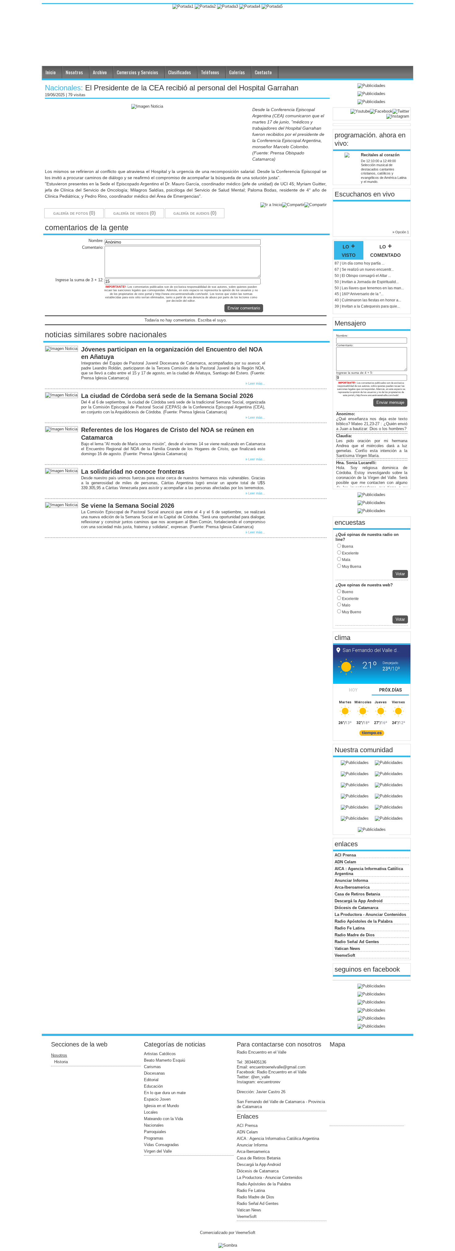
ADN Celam (345, 862)
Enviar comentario (244, 308)
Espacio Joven (157, 1099)
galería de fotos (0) (74, 213)
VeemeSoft (345, 955)
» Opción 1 (400, 232)
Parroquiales (155, 1131)
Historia (61, 1061)
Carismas (152, 1066)
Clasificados (179, 72)
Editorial (151, 1079)
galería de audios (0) (194, 213)
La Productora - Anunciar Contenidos (370, 914)
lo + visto (349, 250)
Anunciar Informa (351, 880)
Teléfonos (210, 72)
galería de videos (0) (134, 213)
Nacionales (154, 1125)
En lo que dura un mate (165, 1092)
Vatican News (347, 948)
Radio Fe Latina (350, 928)
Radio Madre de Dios (355, 935)
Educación (153, 1086)
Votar (400, 574)
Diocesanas (154, 1073)
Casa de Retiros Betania (357, 894)
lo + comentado (385, 250)
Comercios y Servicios (137, 72)
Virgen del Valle (158, 1151)
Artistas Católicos (160, 1053)
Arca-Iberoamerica (352, 887)
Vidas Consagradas (161, 1144)
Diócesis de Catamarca (356, 907)
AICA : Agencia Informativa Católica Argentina (278, 1138)
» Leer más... (255, 383)
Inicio (51, 72)
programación (355, 135)
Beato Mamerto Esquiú (164, 1060)
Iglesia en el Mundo (161, 1105)
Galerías (237, 72)
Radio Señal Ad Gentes (357, 941)
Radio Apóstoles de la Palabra (363, 921)
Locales (151, 1112)
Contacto (263, 72)
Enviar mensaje (390, 402)
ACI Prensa (345, 855)
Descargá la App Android (359, 901)
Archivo (100, 72)
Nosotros (74, 72)
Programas (153, 1138)
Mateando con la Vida (163, 1118)
